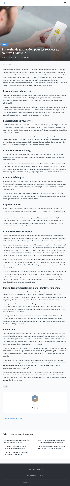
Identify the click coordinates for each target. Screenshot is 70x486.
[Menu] (65, 3)
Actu (5, 44)
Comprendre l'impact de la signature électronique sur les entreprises (16, 453)
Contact (41, 475)
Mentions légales (32, 475)
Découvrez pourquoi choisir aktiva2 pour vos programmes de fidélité (17, 441)
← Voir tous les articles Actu (12, 418)
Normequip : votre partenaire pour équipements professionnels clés (15, 447)
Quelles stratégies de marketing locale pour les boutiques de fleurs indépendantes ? (51, 441)
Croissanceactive (35, 469)
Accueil (5, 64)
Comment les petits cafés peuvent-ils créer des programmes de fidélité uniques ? (51, 447)
